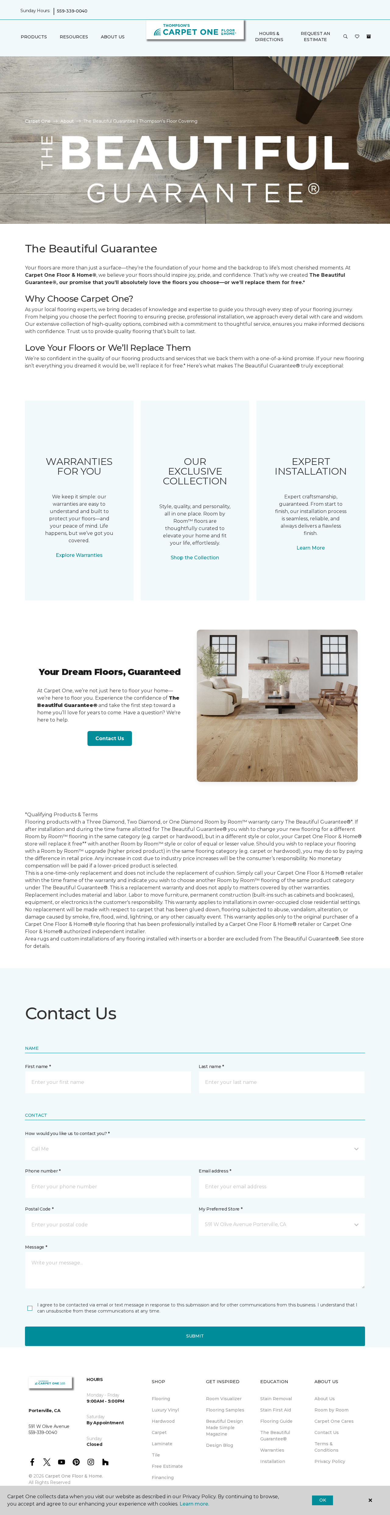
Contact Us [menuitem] (326, 1432)
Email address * (215, 1171)
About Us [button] (113, 37)
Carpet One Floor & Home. (74, 1476)
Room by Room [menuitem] (331, 1410)
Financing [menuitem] (163, 1477)
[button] (345, 37)
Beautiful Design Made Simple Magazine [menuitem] (224, 1427)
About (67, 121)
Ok (322, 1500)
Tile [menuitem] (156, 1455)
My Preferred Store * (220, 1209)
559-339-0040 (72, 11)
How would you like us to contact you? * (67, 1133)
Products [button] (34, 37)
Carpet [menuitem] (159, 1432)
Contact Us (109, 738)
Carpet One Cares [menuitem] (334, 1421)
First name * (38, 1066)
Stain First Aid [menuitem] (275, 1410)
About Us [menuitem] (324, 1398)
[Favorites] (357, 37)
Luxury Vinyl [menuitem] (165, 1410)
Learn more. (194, 1504)
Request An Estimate (315, 36)
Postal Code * (39, 1209)
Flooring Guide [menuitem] (276, 1421)
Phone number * (43, 1171)
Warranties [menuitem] (272, 1450)
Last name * (211, 1066)
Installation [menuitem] (272, 1461)
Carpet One (38, 121)
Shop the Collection (195, 558)
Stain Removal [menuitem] (276, 1398)
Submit (195, 1336)
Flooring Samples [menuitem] (225, 1410)
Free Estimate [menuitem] (167, 1466)
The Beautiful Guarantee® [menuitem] (275, 1436)
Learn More (310, 548)
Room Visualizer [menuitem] (224, 1398)
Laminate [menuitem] (162, 1443)
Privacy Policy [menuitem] (329, 1461)
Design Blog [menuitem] (219, 1445)
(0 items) (369, 36)
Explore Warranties (79, 555)
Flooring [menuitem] (161, 1398)
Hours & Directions (269, 36)
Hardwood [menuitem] (163, 1421)
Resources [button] (74, 37)
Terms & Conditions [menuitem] (326, 1447)
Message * (36, 1247)
